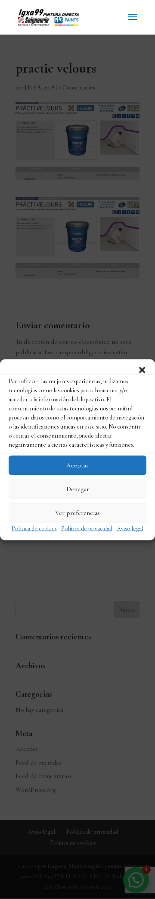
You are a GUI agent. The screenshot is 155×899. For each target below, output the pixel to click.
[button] (142, 369)
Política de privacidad (86, 528)
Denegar (77, 489)
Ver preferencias (77, 513)
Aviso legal (130, 528)
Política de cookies (34, 528)
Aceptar (77, 465)
